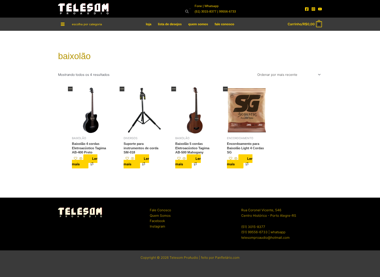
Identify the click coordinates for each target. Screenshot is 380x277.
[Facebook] (307, 9)
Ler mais (84, 161)
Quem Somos (160, 215)
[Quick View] (80, 159)
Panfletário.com (227, 257)
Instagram (157, 226)
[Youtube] (320, 9)
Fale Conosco (160, 210)
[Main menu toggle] (63, 24)
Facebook (157, 221)
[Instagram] (313, 9)
